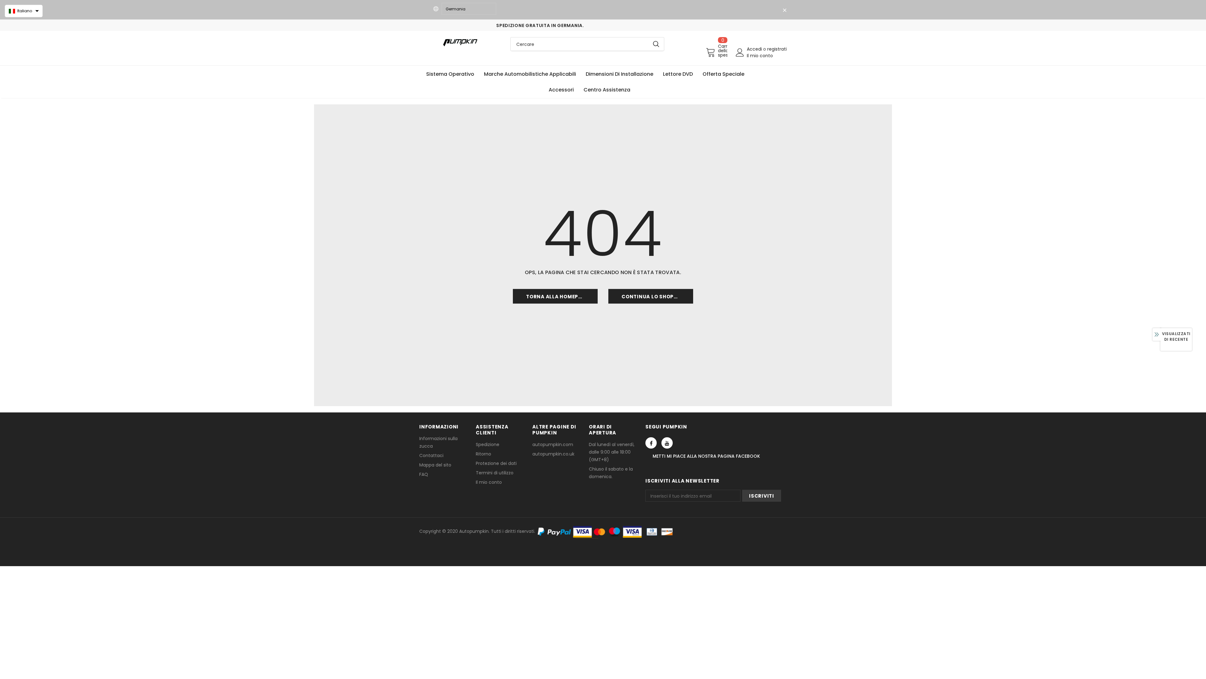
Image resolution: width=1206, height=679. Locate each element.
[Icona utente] (740, 52)
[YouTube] (667, 443)
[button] (23, 11)
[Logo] (460, 42)
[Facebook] (651, 443)
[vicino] (784, 10)
